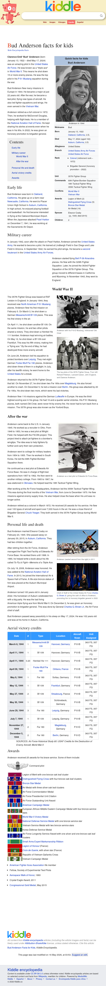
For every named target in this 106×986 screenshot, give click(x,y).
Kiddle (10, 978)
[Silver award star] (15, 850)
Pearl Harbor (42, 219)
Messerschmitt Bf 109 (26, 315)
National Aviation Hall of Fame (26, 122)
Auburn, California (76, 142)
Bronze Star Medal (76, 205)
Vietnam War (74, 194)
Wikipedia (42, 976)
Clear (95, 15)
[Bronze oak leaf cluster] (15, 775)
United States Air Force (78, 153)
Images (52, 22)
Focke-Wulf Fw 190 (25, 363)
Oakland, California (76, 134)
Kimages (61, 22)
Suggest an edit (79, 954)
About (29, 978)
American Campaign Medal (35, 804)
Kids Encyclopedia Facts (18, 50)
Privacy (39, 978)
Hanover (55, 644)
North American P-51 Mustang (36, 304)
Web (45, 22)
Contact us (50, 978)
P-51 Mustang (24, 78)
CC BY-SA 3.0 (37, 973)
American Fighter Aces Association (27, 865)
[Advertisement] (53, 32)
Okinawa (28, 482)
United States (14, 373)
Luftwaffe (59, 396)
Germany (65, 644)
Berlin (65, 386)
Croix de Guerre (30, 850)
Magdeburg (70, 383)
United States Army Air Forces (81, 150)
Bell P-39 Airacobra (84, 258)
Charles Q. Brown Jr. (74, 606)
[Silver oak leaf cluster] (10, 787)
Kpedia (71, 22)
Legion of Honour (30, 845)
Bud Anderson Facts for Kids (21, 947)
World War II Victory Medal (35, 816)
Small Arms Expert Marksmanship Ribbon (42, 841)
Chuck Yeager (32, 512)
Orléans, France (60, 669)
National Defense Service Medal (38, 821)
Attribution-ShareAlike (35, 943)
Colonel (73, 158)
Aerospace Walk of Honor (22, 875)
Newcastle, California (17, 201)
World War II (73, 191)
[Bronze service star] (9, 811)
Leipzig (32, 359)
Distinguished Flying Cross (79, 201)
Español (80, 22)
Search (101, 16)
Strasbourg (56, 693)
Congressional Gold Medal (23, 885)
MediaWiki (82, 976)
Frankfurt (55, 685)
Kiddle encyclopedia (33, 940)
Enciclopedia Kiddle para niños (72, 978)
